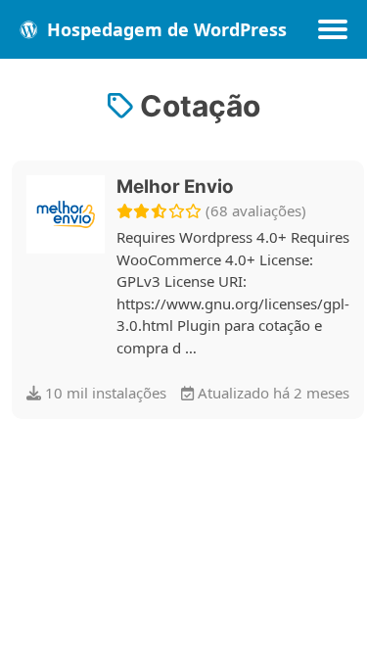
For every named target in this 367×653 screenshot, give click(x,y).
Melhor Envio (175, 186)
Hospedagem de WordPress (164, 29)
